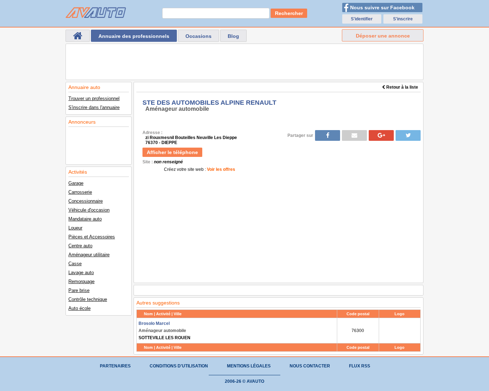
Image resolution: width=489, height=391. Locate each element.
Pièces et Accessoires (91, 236)
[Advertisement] (244, 62)
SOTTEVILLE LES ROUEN (164, 330)
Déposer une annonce (383, 36)
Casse (75, 263)
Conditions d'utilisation (179, 365)
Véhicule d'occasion (89, 210)
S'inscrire (403, 18)
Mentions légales (249, 365)
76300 (358, 330)
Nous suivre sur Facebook (382, 7)
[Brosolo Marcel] (399, 330)
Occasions (198, 36)
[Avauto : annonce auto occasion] (96, 12)
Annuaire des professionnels (133, 36)
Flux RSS (359, 365)
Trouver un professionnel (94, 98)
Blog (233, 36)
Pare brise (78, 290)
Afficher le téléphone (172, 152)
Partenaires (115, 365)
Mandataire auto (85, 219)
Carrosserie (80, 192)
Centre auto (80, 245)
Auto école (79, 308)
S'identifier (362, 18)
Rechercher (289, 13)
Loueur (75, 228)
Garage (75, 183)
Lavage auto (81, 272)
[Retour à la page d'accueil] (78, 36)
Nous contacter (310, 365)
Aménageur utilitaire (89, 254)
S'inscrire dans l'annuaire (94, 107)
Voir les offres (221, 169)
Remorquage (81, 281)
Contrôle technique (87, 299)
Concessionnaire (85, 201)
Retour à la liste (401, 87)
